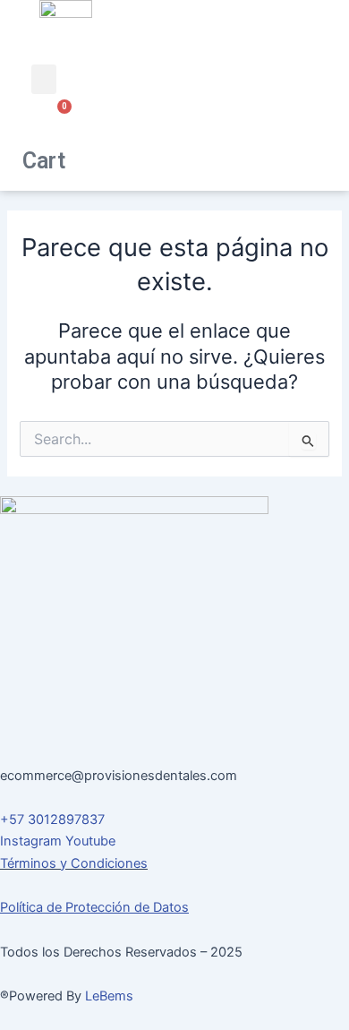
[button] (43, 79)
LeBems (109, 996)
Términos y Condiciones (74, 863)
